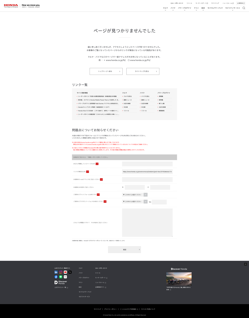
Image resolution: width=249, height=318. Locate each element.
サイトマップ (215, 3)
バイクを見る (145, 96)
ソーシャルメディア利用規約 (128, 309)
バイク (173, 8)
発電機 (161, 96)
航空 (203, 8)
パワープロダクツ (184, 8)
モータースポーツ (201, 3)
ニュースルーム (227, 3)
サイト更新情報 (82, 93)
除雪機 (161, 100)
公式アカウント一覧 (60, 287)
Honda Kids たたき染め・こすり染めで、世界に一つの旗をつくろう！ (98, 110)
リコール (189, 3)
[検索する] (244, 8)
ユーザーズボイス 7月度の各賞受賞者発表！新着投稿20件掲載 (97, 96)
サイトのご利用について (148, 309)
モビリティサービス (232, 8)
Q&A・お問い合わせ (177, 3)
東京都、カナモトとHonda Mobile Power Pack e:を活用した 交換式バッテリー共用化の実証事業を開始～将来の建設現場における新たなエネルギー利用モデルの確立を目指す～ (98, 100)
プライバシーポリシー (110, 309)
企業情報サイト (99, 287)
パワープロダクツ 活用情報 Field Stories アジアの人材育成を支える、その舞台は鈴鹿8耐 (98, 103)
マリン (196, 8)
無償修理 (161, 110)
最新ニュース (128, 100)
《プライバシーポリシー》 (95, 240)
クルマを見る (128, 96)
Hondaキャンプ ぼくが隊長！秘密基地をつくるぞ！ (94, 107)
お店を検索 (127, 103)
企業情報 (240, 3)
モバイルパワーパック (215, 8)
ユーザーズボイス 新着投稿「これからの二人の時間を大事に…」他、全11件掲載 (98, 114)
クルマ (165, 8)
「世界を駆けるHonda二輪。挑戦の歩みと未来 (178, 288)
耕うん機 (161, 103)
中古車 (126, 107)
